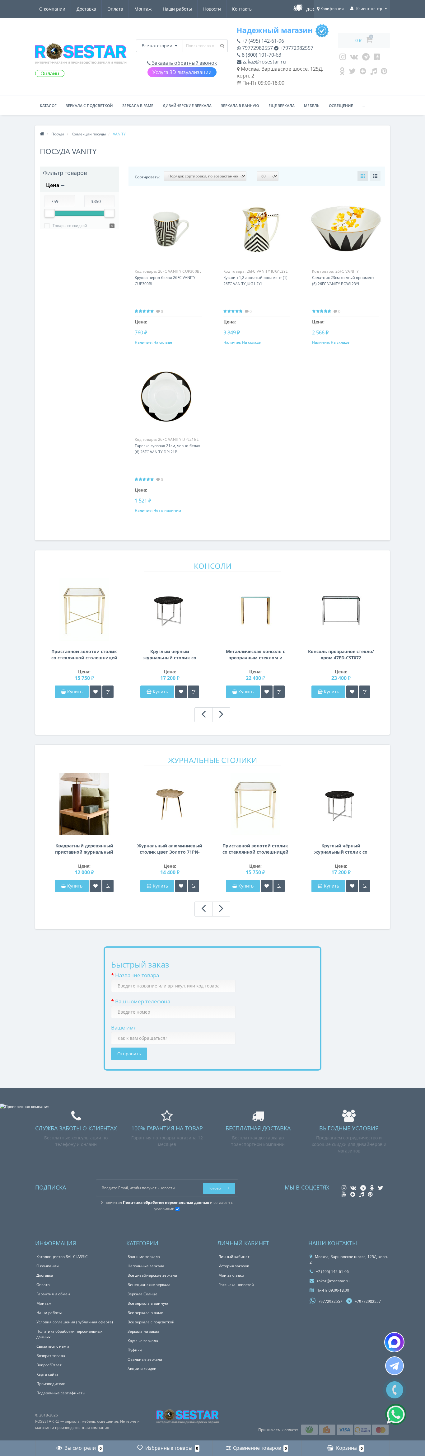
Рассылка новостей (236, 1284)
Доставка (86, 9)
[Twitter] (352, 72)
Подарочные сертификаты (60, 1393)
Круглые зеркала (143, 1340)
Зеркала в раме (137, 105)
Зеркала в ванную (240, 105)
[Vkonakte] (354, 58)
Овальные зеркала (145, 1359)
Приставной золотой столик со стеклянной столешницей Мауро (84, 654)
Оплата (115, 9)
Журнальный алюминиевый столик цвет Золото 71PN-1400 (169, 849)
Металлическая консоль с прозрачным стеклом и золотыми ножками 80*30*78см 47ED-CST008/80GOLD (255, 654)
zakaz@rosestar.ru (263, 61)
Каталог (48, 105)
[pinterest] (384, 72)
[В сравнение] (108, 692)
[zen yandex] (363, 72)
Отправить (129, 1054)
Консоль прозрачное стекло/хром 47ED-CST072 (341, 654)
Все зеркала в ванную (148, 1303)
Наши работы (177, 9)
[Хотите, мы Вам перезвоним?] (394, 1390)
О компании (52, 9)
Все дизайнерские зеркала (152, 1275)
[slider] (49, 213)
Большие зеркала (144, 1256)
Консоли (212, 566)
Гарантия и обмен (53, 1294)
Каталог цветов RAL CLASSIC (62, 1256)
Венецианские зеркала (149, 1284)
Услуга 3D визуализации (182, 72)
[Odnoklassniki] (342, 72)
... (363, 105)
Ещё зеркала (282, 105)
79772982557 (257, 48)
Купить (74, 692)
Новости (212, 9)
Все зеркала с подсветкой (151, 1322)
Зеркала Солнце (142, 1294)
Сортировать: (147, 177)
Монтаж (143, 9)
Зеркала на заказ (143, 1331)
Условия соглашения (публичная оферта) (74, 1322)
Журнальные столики (212, 760)
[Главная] (42, 134)
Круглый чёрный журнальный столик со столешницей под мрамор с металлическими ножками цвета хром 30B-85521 (170, 654)
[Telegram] (366, 58)
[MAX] (394, 1342)
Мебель (312, 105)
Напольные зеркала (146, 1266)
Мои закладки (231, 1275)
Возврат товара (50, 1355)
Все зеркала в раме (145, 1312)
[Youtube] (377, 58)
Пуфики (135, 1350)
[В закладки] (95, 692)
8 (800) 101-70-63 (261, 54)
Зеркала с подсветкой (89, 105)
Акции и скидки (142, 1368)
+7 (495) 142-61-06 (262, 40)
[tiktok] (373, 72)
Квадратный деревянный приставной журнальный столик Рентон (84, 849)
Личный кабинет (234, 1256)
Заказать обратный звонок (184, 63)
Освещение (341, 105)
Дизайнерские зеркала (187, 105)
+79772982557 (295, 48)
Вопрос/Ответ (49, 1365)
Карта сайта (47, 1374)
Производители (51, 1383)
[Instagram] (342, 58)
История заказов (233, 1266)
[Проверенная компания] (24, 1106)
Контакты (242, 9)
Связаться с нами (52, 1346)
